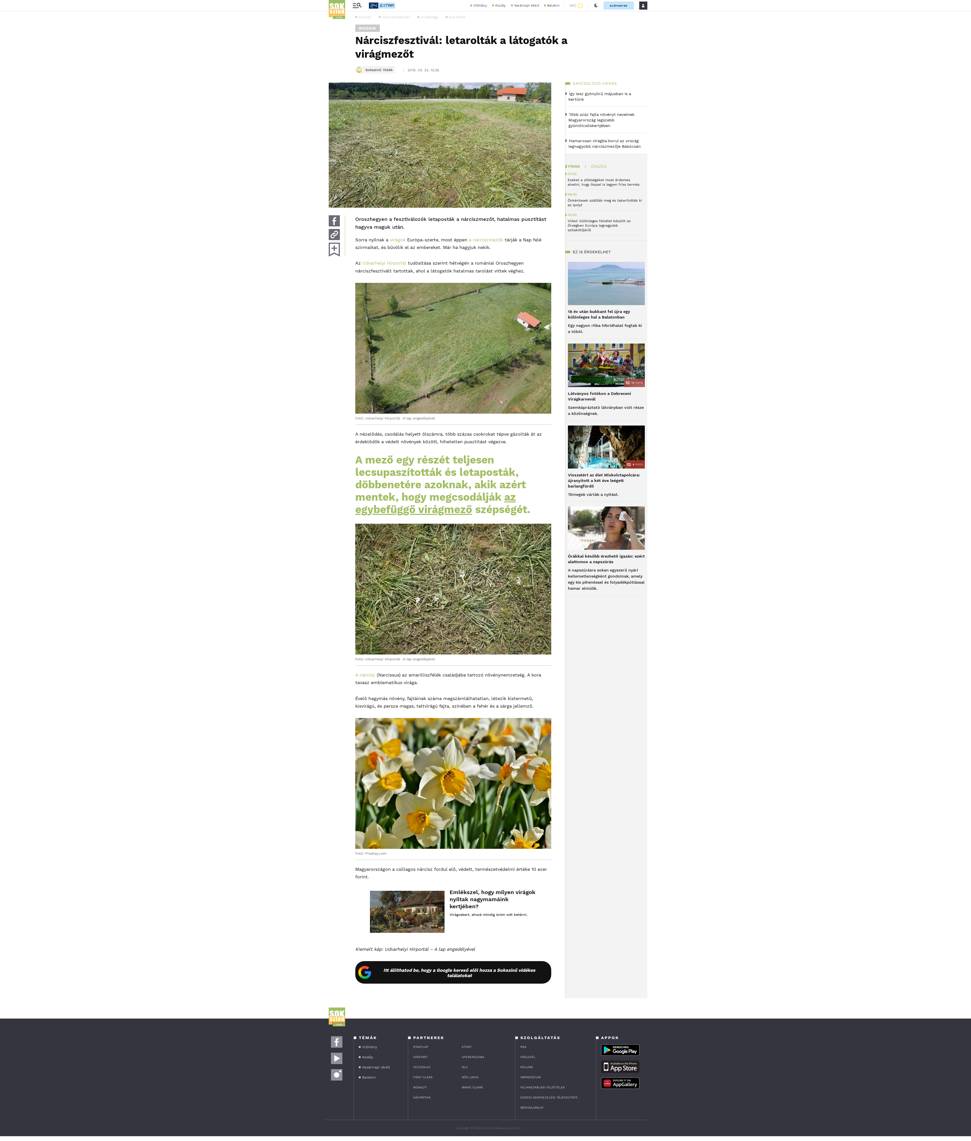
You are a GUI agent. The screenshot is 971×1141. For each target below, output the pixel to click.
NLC (465, 1067)
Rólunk (526, 1067)
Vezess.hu (422, 1067)
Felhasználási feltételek (542, 1087)
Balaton (553, 5)
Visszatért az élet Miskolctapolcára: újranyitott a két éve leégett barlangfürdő (604, 481)
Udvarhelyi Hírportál (384, 263)
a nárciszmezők (486, 239)
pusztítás (457, 17)
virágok (398, 239)
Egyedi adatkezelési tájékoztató (549, 1097)
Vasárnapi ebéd (526, 5)
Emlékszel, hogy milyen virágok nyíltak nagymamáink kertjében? (492, 899)
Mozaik (367, 28)
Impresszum (530, 1077)
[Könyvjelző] (334, 250)
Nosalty (420, 1087)
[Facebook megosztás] (334, 220)
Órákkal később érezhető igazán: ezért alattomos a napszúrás (606, 559)
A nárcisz (365, 675)
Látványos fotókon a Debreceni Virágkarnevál (599, 396)
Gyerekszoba (473, 1057)
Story (467, 1047)
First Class (423, 1077)
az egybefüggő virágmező (435, 503)
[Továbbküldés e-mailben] (334, 234)
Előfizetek (619, 5)
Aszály (500, 5)
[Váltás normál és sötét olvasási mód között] (596, 6)
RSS (523, 1047)
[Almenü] (357, 5)
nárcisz (364, 17)
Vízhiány (480, 5)
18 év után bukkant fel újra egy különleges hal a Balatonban (599, 314)
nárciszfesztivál (396, 17)
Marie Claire (472, 1087)
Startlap (420, 1047)
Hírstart (420, 1057)
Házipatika (422, 1097)
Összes (599, 166)
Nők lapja (470, 1077)
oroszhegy (429, 17)
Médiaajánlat (532, 1107)
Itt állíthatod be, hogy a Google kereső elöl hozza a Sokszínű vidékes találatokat (459, 972)
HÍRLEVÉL (527, 1057)
